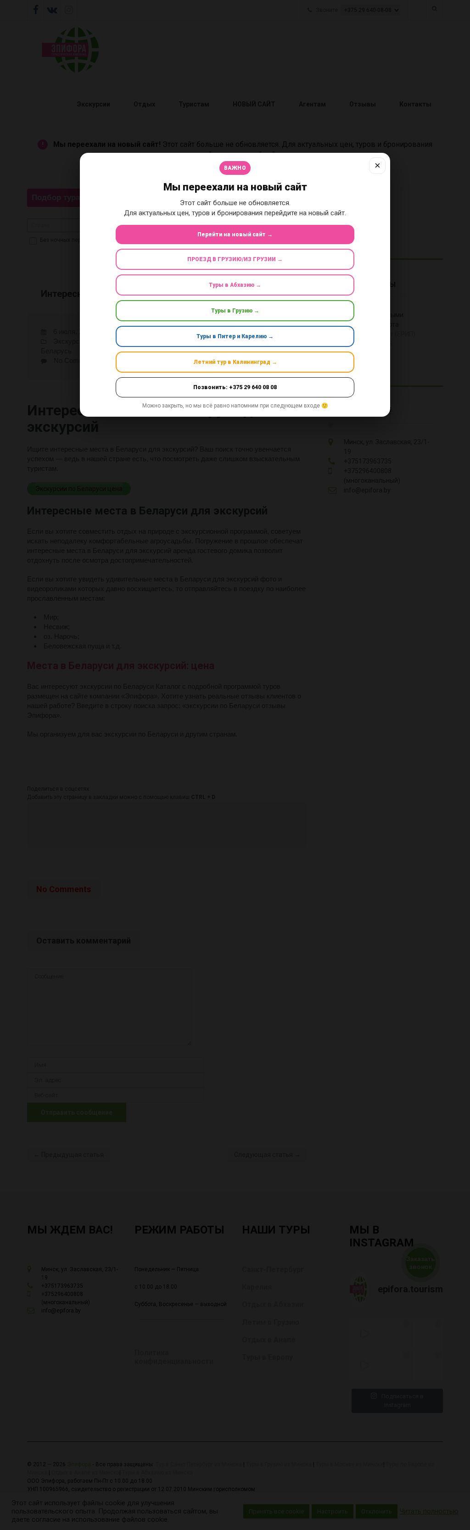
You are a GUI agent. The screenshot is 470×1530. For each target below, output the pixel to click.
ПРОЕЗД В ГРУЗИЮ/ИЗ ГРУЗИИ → (235, 259)
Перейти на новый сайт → (235, 234)
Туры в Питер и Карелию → (235, 336)
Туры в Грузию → (235, 310)
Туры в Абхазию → (235, 285)
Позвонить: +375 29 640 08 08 (235, 387)
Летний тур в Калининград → (235, 362)
